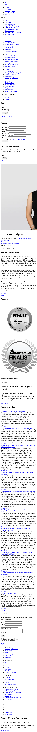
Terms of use (8, 714)
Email (4, 107)
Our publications (10, 88)
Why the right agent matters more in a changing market (17, 428)
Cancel (4, 161)
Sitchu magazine (9, 681)
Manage (7, 7)
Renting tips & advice (11, 61)
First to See (8, 669)
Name (2, 622)
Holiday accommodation (12, 64)
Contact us (8, 655)
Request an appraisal (11, 46)
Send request (4, 403)
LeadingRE (8, 696)
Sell (6, 6)
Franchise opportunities (11, 654)
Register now (5, 730)
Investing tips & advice (11, 78)
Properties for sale (10, 27)
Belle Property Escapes (11, 689)
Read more (4, 293)
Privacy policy (9, 712)
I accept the (15, 139)
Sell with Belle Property (12, 44)
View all (3, 610)
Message (3, 632)
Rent (6, 4)
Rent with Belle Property (12, 56)
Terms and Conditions (18, 139)
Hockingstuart (9, 694)
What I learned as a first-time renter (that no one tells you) (18, 491)
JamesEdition (9, 699)
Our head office (9, 83)
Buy (6, 2)
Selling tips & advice (11, 51)
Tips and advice (9, 86)
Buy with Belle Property (12, 26)
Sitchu (6, 701)
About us (7, 14)
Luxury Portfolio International (13, 697)
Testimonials (8, 49)
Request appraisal (10, 11)
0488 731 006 (5, 240)
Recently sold (9, 47)
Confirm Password (7, 135)
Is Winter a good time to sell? (9, 593)
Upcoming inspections (11, 29)
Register (3, 644)
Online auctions (9, 31)
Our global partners (10, 84)
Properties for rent (10, 57)
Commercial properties (11, 66)
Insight (7, 682)
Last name (5, 129)
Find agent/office (10, 12)
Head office (8, 650)
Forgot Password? (7, 116)
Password (5, 109)
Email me (3, 242)
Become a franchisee (11, 91)
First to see (8, 9)
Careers (7, 652)
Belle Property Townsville (24, 238)
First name (5, 127)
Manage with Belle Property (13, 73)
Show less (4, 295)
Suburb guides (9, 36)
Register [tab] (7, 99)
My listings (16, 243)
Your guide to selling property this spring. (13, 411)
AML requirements (10, 684)
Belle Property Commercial (13, 691)
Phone (3, 624)
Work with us (9, 89)
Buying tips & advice (11, 34)
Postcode (5, 137)
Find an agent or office (11, 71)
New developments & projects (14, 32)
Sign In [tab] (7, 98)
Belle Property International (13, 692)
